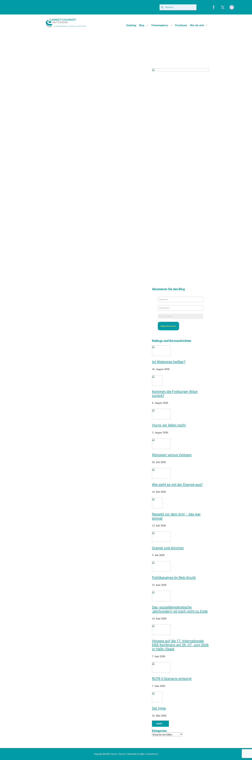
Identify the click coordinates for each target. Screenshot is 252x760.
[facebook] (213, 7)
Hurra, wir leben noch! (169, 425)
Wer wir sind (197, 25)
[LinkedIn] (231, 7)
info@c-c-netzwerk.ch (148, 754)
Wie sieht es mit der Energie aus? (177, 485)
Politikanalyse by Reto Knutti (174, 578)
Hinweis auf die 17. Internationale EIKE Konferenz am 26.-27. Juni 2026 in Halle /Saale (180, 645)
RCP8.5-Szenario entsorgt (171, 679)
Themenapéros (159, 25)
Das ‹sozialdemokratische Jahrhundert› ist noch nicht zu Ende (180, 609)
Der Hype (159, 708)
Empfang (131, 25)
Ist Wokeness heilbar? (168, 362)
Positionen (181, 25)
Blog (141, 25)
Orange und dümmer (168, 548)
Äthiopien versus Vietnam (172, 455)
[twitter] (222, 7)
